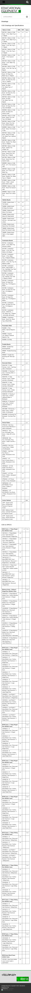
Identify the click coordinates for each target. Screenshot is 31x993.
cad (24, 529)
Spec (27, 529)
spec (27, 32)
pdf (23, 32)
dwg (19, 32)
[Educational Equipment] (13, 10)
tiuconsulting (11, 988)
